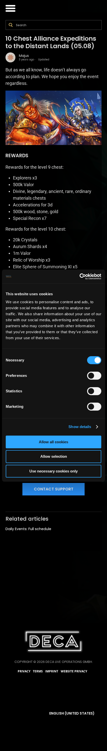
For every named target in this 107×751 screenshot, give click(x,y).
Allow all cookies (53, 442)
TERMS (38, 671)
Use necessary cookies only (53, 471)
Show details (79, 427)
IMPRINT (51, 671)
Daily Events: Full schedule (28, 528)
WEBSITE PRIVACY (74, 671)
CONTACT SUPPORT (53, 489)
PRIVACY (24, 671)
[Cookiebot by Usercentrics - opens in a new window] (79, 276)
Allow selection (53, 456)
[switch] (94, 376)
